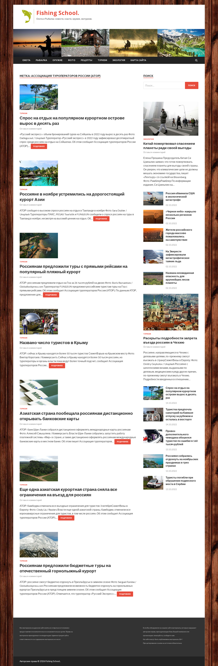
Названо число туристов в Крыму (54, 342)
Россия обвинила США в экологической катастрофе (180, 196)
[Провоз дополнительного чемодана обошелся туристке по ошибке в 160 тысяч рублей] (153, 442)
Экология (119, 60)
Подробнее (39, 146)
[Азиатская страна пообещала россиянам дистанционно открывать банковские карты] (78, 394)
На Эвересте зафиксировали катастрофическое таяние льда (177, 256)
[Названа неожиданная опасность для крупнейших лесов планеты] (153, 283)
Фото (71, 60)
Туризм (102, 60)
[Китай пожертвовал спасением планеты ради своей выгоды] (170, 136)
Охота (26, 60)
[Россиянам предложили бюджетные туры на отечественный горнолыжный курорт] (78, 546)
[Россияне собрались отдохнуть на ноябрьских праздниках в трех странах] (153, 466)
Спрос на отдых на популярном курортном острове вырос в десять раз (181, 392)
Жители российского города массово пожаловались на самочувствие (179, 234)
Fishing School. (57, 13)
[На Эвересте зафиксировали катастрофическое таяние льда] (153, 262)
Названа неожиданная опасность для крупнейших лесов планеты (180, 277)
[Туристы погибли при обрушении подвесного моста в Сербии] (153, 488)
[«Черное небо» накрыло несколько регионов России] (153, 222)
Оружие (58, 60)
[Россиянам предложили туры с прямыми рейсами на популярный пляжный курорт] (78, 247)
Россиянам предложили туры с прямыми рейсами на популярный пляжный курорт (73, 269)
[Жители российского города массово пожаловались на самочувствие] (153, 240)
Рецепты (86, 60)
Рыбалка (41, 60)
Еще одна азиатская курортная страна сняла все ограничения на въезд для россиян (68, 492)
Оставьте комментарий (31, 128)
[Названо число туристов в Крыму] (78, 323)
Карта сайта (138, 60)
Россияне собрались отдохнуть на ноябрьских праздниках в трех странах (182, 460)
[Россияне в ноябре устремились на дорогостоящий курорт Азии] (78, 174)
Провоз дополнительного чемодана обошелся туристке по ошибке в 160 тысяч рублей (182, 437)
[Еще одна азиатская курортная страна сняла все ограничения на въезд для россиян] (78, 470)
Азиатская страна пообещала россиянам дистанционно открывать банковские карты (76, 416)
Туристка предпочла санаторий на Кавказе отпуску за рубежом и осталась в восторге (179, 414)
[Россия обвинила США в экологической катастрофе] (153, 204)
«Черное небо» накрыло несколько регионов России (181, 215)
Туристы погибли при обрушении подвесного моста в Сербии (181, 481)
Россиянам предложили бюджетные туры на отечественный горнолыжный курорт (65, 568)
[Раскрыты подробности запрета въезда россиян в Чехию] (170, 330)
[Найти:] (170, 85)
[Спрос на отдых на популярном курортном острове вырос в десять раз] (78, 98)
